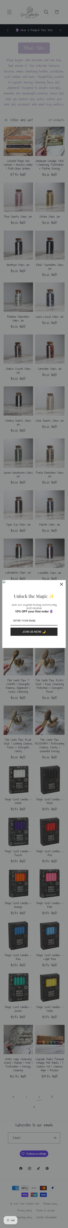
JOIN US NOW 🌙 (34, 632)
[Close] (61, 584)
